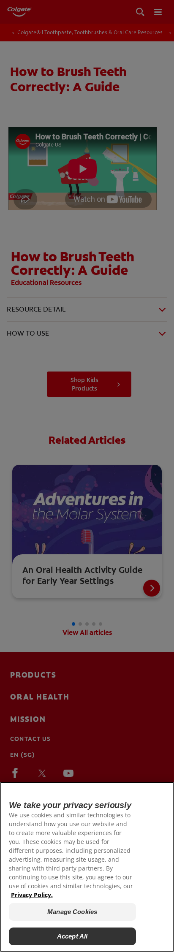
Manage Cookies (72, 911)
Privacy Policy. (32, 895)
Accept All (72, 936)
